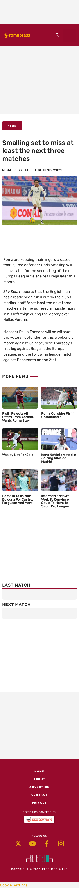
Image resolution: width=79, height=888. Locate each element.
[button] (57, 35)
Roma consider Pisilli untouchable (57, 415)
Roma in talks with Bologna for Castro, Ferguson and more (17, 499)
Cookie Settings (14, 885)
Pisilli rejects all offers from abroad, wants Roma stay (18, 416)
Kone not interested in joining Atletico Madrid (58, 458)
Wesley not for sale (17, 455)
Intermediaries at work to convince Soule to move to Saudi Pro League (55, 501)
